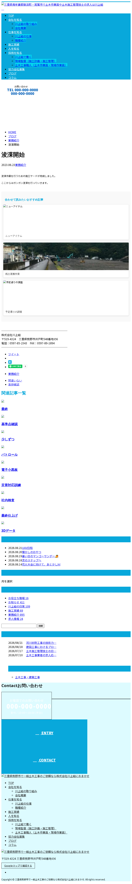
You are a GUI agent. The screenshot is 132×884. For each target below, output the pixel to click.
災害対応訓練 (11, 485)
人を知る (13, 48)
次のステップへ (31, 560)
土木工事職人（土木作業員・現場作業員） (41, 65)
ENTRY (47, 732)
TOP (11, 15)
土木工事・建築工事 (27, 677)
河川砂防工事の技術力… (41, 643)
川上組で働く (23, 57)
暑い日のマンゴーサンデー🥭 (40, 556)
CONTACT (13, 98)
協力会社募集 (16, 69)
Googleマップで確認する (18, 865)
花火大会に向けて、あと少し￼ (41, 564)
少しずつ (7, 439)
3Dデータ (8, 530)
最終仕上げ (9, 515)
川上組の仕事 (23, 36)
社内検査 (7, 500)
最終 (4, 409)
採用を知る (15, 53)
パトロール (9, 454)
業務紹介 (20, 165)
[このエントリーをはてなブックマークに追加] (10, 362)
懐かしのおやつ (31, 552)
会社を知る (15, 20)
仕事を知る (15, 32)
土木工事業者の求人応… (41, 655)
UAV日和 (27, 548)
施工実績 (13, 44)
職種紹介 (20, 40)
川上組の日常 (19, 606)
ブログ (12, 73)
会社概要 (20, 28)
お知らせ (16, 602)
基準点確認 (9, 424)
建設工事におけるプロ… (41, 647)
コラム (12, 77)
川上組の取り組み (26, 24)
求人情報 (15, 619)
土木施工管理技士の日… (41, 651)
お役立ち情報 (18, 598)
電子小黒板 (9, 469)
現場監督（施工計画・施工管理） (35, 61)
